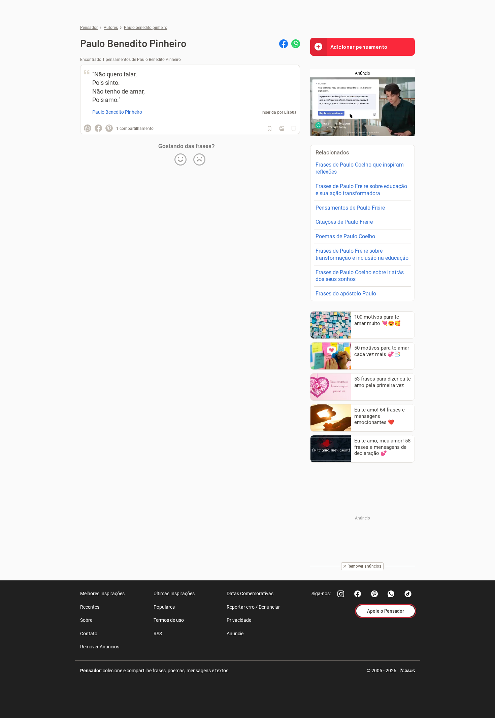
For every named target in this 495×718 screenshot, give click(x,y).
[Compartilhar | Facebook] (283, 43)
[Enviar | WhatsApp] (295, 43)
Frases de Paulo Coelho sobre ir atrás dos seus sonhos (360, 276)
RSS (158, 633)
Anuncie (235, 633)
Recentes (89, 607)
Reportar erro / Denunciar (253, 607)
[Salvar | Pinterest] (109, 128)
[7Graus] (407, 670)
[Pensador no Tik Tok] (408, 594)
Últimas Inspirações (174, 593)
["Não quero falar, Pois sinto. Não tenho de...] (281, 128)
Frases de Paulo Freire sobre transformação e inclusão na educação (362, 254)
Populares (164, 607)
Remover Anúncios (99, 646)
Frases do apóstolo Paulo (346, 293)
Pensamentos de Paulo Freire (350, 208)
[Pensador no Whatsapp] (391, 594)
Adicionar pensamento (359, 46)
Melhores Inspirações (102, 593)
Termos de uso (169, 620)
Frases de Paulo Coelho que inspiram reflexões (360, 168)
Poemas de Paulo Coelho (345, 236)
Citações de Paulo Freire (344, 222)
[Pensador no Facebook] (357, 594)
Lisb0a (290, 112)
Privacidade (239, 620)
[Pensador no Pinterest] (374, 594)
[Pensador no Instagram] (341, 594)
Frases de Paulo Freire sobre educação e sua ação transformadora (361, 189)
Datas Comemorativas (250, 593)
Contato (88, 633)
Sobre (86, 620)
